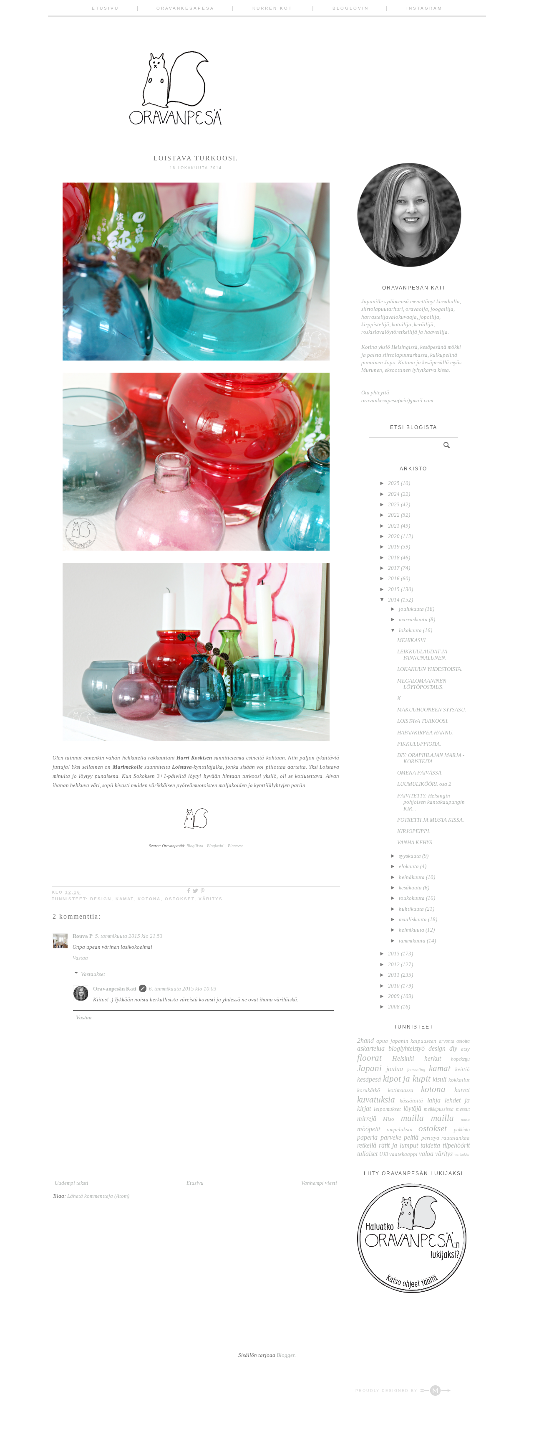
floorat (369, 1057)
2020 (394, 536)
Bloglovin (350, 8)
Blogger (286, 1355)
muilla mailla (427, 1118)
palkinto (462, 1130)
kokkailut (459, 1080)
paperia (367, 1137)
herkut (432, 1058)
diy (453, 1048)
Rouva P (83, 936)
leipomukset (387, 1109)
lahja (434, 1100)
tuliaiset (367, 1153)
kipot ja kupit (407, 1078)
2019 (394, 547)
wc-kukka (461, 1154)
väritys (211, 899)
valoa (426, 1153)
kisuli (439, 1079)
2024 (394, 494)
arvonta (446, 1041)
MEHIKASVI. (412, 640)
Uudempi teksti (71, 1183)
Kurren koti (273, 8)
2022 (394, 515)
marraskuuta (413, 619)
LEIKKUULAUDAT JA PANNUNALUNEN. (422, 654)
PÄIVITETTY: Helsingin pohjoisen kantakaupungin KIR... (431, 802)
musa (465, 1119)
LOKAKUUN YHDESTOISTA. (429, 669)
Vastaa (80, 958)
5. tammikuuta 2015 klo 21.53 (129, 936)
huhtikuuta (411, 909)
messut (463, 1109)
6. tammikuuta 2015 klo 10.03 (183, 989)
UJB (383, 1154)
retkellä (366, 1145)
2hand (365, 1040)
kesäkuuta (410, 887)
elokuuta (409, 866)
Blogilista (194, 845)
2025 (394, 483)
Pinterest (235, 845)
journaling (416, 1069)
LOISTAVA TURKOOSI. (422, 721)
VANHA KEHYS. (415, 842)
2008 (394, 1006)
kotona (149, 899)
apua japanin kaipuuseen (406, 1041)
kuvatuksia (376, 1099)
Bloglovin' (215, 845)
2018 (394, 557)
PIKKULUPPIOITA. (419, 744)
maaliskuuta (413, 919)
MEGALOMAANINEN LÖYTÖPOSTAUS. (421, 684)
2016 (394, 578)
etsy (465, 1049)
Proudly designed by (387, 1391)
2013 (394, 953)
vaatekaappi (403, 1154)
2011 (394, 975)
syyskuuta (410, 856)
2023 (394, 504)
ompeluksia (400, 1129)
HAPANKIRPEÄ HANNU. (425, 732)
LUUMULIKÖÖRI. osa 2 (424, 784)
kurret (462, 1089)
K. (399, 698)
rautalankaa (455, 1138)
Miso (388, 1119)
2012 (394, 964)
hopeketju (460, 1059)
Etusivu (105, 8)
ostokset (179, 899)
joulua (394, 1068)
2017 (394, 568)
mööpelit (368, 1129)
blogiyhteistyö (406, 1048)
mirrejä (366, 1118)
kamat (125, 899)
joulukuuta (411, 609)
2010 (394, 986)
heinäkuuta (412, 877)
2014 (394, 600)
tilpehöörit (456, 1145)
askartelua (371, 1048)
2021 (394, 526)
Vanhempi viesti (319, 1183)
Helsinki (403, 1058)
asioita (463, 1041)
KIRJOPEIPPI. (413, 831)
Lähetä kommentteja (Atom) (98, 1196)
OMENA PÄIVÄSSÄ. (420, 773)
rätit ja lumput (398, 1145)
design (100, 899)
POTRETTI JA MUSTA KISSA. (430, 820)
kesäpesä (369, 1079)
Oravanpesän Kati (114, 989)
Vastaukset (93, 974)
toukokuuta (412, 898)
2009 (394, 996)
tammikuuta (412, 940)
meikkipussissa (438, 1109)
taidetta (430, 1145)
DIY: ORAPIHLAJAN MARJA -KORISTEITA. (430, 758)
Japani (369, 1068)
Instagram (424, 8)
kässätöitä (411, 1100)
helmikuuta (411, 930)
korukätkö (368, 1090)
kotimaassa (400, 1090)
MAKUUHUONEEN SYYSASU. (431, 709)
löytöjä (412, 1108)
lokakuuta (410, 630)
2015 (394, 589)
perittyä (430, 1138)
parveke (390, 1137)
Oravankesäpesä (185, 8)
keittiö (462, 1069)
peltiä (411, 1137)
